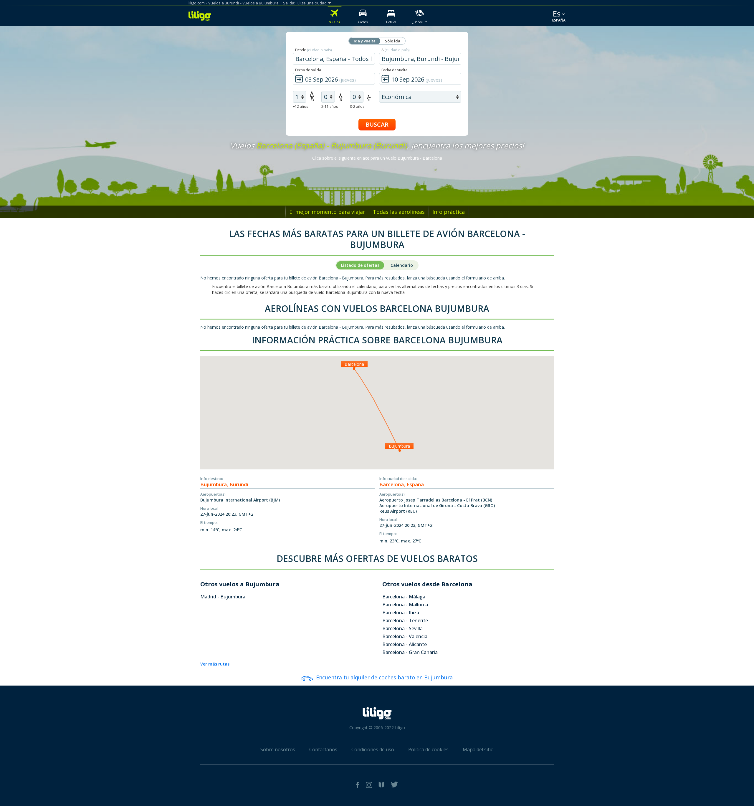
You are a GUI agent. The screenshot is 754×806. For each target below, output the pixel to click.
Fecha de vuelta (394, 69)
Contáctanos (323, 749)
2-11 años (329, 106)
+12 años (300, 106)
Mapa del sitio (478, 749)
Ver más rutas (214, 664)
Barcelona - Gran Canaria (410, 652)
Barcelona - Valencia (404, 636)
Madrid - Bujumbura (222, 596)
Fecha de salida (308, 69)
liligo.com (196, 3)
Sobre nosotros (277, 749)
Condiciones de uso (372, 749)
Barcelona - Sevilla (402, 628)
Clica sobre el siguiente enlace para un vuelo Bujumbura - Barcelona (377, 158)
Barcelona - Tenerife (405, 620)
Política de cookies (428, 749)
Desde (313, 49)
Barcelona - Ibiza (400, 612)
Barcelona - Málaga (403, 596)
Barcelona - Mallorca (405, 604)
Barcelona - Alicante (404, 644)
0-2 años (357, 106)
